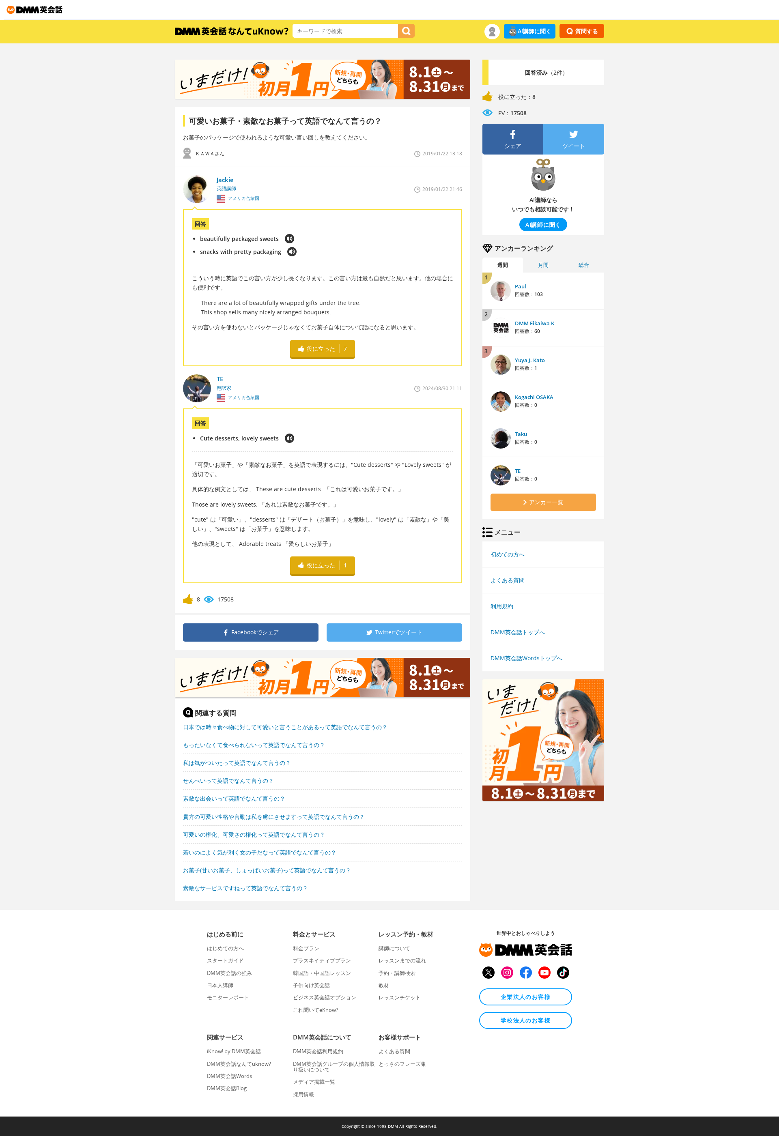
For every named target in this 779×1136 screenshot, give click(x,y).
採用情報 (303, 1094)
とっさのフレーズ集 (402, 1063)
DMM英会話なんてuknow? (239, 1063)
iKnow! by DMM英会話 (234, 1051)
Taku (521, 434)
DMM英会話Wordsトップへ (526, 658)
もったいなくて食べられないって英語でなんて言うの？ (254, 745)
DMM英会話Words (229, 1076)
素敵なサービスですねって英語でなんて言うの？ (245, 888)
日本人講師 (220, 985)
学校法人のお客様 (526, 1020)
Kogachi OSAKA (534, 397)
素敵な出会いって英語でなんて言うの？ (234, 798)
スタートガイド (225, 960)
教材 (384, 985)
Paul (520, 286)
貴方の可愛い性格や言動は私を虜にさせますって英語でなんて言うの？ (274, 816)
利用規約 (502, 606)
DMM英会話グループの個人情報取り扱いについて (334, 1066)
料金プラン (306, 948)
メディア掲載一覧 (314, 1081)
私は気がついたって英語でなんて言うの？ (237, 763)
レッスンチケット (400, 997)
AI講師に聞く (534, 31)
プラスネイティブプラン (322, 960)
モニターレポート (228, 997)
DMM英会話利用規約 (318, 1051)
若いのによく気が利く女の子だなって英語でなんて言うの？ (259, 852)
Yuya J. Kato (530, 360)
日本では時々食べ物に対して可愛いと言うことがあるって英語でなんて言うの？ (285, 727)
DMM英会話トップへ (518, 632)
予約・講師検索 (397, 973)
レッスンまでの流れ (402, 960)
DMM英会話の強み (229, 973)
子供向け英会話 (311, 985)
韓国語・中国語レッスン (322, 973)
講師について (394, 948)
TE (518, 471)
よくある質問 (508, 580)
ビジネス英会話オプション (324, 997)
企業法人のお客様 (526, 997)
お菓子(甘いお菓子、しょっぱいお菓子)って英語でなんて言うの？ (267, 870)
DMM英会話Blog (227, 1088)
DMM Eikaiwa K (534, 323)
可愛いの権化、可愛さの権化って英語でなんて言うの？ (254, 834)
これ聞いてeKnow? (315, 1010)
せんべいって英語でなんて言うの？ (228, 780)
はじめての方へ (225, 948)
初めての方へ (508, 554)
